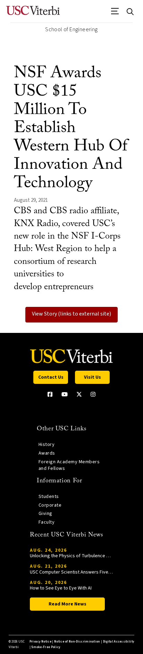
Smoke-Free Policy (45, 647)
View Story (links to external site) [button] (71, 314)
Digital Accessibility (118, 641)
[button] (115, 13)
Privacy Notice (40, 641)
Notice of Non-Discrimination (77, 641)
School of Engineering (71, 29)
